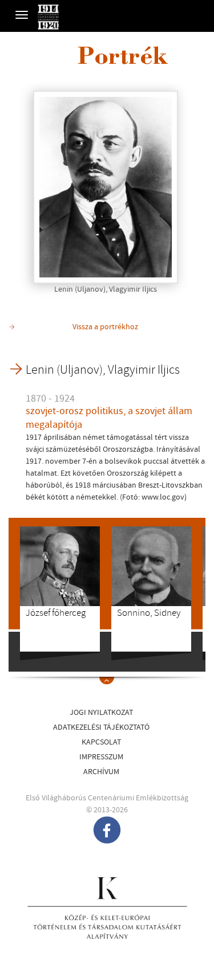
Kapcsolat (101, 742)
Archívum (101, 772)
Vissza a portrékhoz (105, 327)
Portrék (122, 59)
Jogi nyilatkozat (101, 713)
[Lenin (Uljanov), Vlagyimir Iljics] (106, 187)
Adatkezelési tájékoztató (101, 727)
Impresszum (101, 757)
